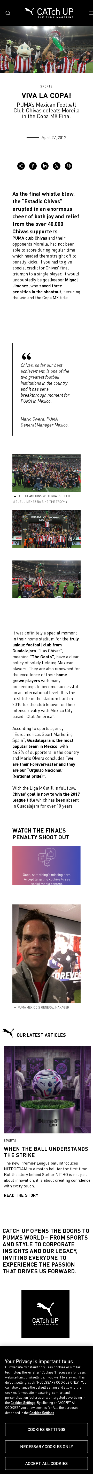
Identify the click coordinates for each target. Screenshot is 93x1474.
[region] (46, 1410)
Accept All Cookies (46, 1463)
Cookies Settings (47, 1429)
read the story (21, 1195)
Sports (46, 86)
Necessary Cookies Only (46, 1446)
